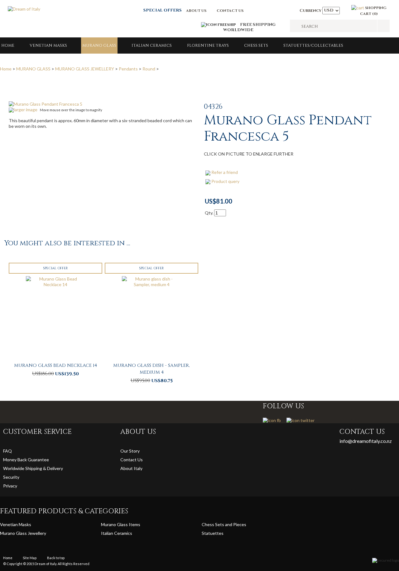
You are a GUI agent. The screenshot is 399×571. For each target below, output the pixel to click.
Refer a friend (224, 172)
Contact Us (131, 459)
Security (11, 477)
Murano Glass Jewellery (23, 533)
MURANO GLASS (99, 45)
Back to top (56, 558)
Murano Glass (115, 524)
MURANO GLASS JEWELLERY (84, 68)
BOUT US (197, 10)
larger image (25, 109)
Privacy (10, 485)
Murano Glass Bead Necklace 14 (55, 365)
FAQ (7, 450)
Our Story (130, 450)
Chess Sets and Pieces (224, 524)
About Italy (131, 468)
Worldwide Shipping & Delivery (33, 468)
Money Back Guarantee (26, 459)
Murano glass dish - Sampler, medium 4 (151, 369)
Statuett (210, 533)
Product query (225, 181)
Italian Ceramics (152, 45)
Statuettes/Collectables (313, 45)
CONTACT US (230, 10)
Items (134, 524)
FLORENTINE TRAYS (208, 45)
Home (7, 45)
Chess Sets (256, 45)
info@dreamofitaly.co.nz (365, 441)
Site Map (29, 558)
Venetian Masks (48, 45)
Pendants (128, 68)
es (221, 533)
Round (148, 68)
